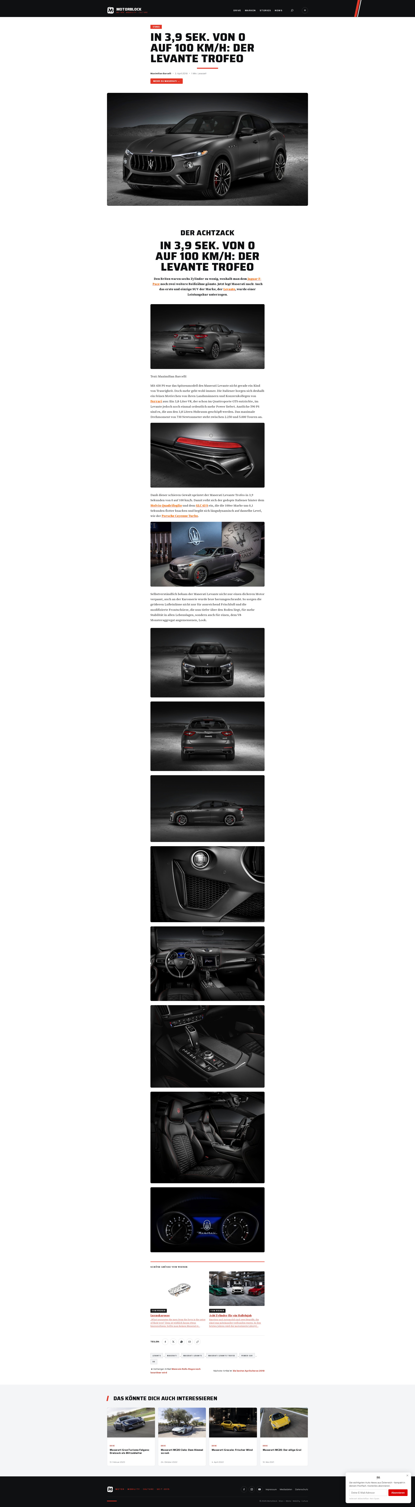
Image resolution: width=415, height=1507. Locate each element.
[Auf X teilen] (173, 1341)
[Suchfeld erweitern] (292, 10)
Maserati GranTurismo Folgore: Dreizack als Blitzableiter (129, 1451)
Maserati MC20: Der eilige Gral (282, 1449)
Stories (156, 27)
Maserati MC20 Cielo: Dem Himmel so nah (182, 1451)
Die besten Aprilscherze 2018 (249, 1371)
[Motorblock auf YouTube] (259, 1489)
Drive (112, 1445)
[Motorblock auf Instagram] (252, 1489)
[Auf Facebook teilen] (165, 1341)
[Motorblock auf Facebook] (244, 1489)
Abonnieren (398, 1492)
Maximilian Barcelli (160, 73)
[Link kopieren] (197, 1342)
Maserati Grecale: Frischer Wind (232, 1449)
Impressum (271, 1489)
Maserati (171, 81)
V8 (154, 1361)
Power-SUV (247, 1355)
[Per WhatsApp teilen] (181, 1341)
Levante (157, 1355)
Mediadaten (286, 1489)
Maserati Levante (192, 1355)
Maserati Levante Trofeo (221, 1355)
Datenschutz (301, 1489)
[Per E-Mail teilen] (189, 1341)
